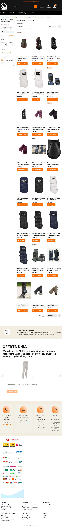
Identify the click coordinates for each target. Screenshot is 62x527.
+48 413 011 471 (7, 424)
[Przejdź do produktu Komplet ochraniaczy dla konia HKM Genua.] (54, 78)
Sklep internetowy (29, 525)
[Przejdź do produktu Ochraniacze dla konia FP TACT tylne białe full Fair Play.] (54, 184)
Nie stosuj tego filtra (9, 60)
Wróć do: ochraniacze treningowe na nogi (7, 28)
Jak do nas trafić (5, 504)
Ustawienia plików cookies (49, 504)
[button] (35, 6)
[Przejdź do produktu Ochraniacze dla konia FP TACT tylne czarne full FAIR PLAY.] (39, 220)
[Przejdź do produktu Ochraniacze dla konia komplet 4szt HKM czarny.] (39, 255)
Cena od (3, 42)
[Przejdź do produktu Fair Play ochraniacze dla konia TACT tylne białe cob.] (39, 78)
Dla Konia (20, 17)
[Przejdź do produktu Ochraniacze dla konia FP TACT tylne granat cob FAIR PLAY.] (54, 220)
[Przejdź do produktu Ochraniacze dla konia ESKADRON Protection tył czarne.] (54, 149)
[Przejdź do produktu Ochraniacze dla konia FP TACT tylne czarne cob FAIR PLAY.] (24, 220)
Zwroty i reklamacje (6, 506)
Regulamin (3, 509)
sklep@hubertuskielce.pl (23, 422)
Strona (50, 26)
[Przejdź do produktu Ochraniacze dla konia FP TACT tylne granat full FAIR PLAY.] (24, 255)
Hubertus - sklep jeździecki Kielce (8, 17)
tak (4, 63)
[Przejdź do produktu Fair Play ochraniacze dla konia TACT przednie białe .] (24, 78)
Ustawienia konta (26, 517)
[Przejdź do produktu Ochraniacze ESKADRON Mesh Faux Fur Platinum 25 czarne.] (39, 290)
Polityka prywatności (6, 507)
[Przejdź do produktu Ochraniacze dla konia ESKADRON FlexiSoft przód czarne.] (24, 114)
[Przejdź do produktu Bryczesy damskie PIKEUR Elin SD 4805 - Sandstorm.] (25, 371)
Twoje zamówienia (26, 515)
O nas (44, 517)
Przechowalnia (25, 518)
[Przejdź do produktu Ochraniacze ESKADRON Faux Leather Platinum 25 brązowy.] (54, 290)
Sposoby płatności (5, 520)
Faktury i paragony (6, 515)
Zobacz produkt (22, 63)
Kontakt (44, 515)
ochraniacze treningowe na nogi (37, 17)
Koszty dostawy (5, 517)
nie (4, 65)
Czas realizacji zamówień (7, 518)
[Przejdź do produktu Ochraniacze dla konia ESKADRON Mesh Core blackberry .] (24, 149)
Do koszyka (36, 99)
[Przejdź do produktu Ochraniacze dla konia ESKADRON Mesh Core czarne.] (54, 114)
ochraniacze (26, 17)
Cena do (11, 42)
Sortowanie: (20, 23)
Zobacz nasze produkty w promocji (31, 1)
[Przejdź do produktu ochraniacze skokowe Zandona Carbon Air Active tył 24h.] (24, 43)
